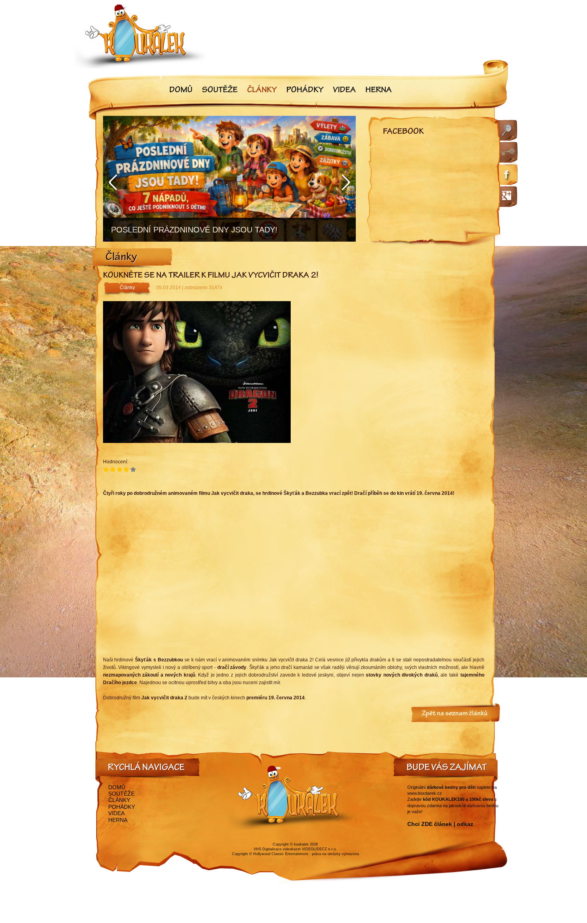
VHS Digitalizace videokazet (277, 849)
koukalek (301, 844)
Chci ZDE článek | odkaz (440, 824)
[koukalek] (142, 36)
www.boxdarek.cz (424, 793)
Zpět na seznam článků (455, 714)
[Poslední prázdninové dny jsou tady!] (229, 179)
